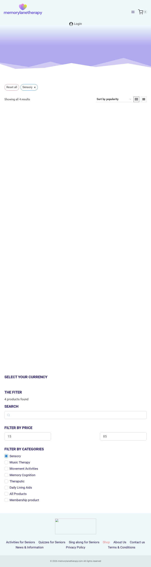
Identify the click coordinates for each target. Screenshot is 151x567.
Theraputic (17, 481)
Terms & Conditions (121, 547)
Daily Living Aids (21, 487)
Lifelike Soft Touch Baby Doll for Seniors (38, 183)
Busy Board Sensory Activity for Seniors (113, 183)
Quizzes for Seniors (51, 542)
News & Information (29, 547)
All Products (18, 494)
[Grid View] (136, 99)
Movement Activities (24, 468)
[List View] (144, 99)
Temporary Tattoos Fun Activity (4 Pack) (38, 318)
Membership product (24, 500)
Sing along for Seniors (84, 542)
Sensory (15, 456)
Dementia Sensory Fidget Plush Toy (113, 318)
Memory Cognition (22, 475)
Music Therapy (20, 462)
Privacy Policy (75, 547)
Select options (36, 209)
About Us (119, 542)
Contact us (137, 542)
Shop (106, 542)
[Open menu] (132, 12)
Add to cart (111, 209)
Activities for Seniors (20, 542)
